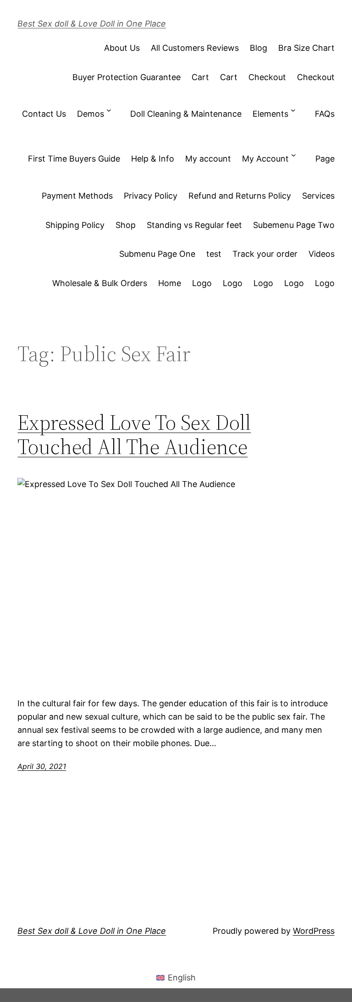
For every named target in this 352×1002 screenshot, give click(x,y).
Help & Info (152, 158)
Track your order (264, 254)
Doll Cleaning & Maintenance (186, 114)
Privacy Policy (150, 195)
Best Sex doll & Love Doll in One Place (91, 23)
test (213, 254)
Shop (126, 225)
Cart (200, 77)
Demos (90, 114)
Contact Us (44, 114)
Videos (321, 254)
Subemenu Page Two (294, 225)
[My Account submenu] (293, 155)
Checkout (267, 77)
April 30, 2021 (41, 766)
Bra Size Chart (306, 48)
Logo (202, 283)
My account (208, 158)
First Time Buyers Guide (74, 158)
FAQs (325, 114)
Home (169, 283)
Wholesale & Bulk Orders (99, 283)
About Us (122, 48)
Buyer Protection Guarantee (126, 77)
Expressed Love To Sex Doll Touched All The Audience (134, 434)
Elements (270, 114)
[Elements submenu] (293, 110)
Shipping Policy (74, 225)
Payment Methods (77, 195)
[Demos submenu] (108, 110)
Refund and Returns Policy (239, 195)
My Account (265, 158)
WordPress (314, 931)
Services (318, 195)
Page (325, 158)
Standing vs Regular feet (194, 225)
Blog (258, 48)
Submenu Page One (157, 254)
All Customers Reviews (195, 48)
